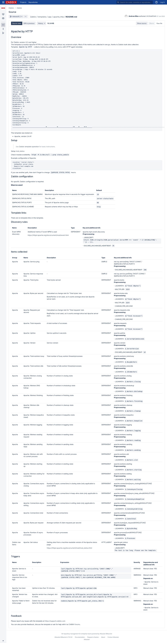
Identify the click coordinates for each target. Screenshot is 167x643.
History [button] (40, 23)
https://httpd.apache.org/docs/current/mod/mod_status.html (69, 548)
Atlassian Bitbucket (106, 634)
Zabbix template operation (29, 147)
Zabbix (11, 8)
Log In (162, 2)
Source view (16, 23)
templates (42, 17)
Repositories (33, 2)
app (49, 17)
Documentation (80, 637)
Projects (23, 2)
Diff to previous (29, 23)
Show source (141, 23)
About (103, 637)
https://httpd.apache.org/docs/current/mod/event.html (48, 235)
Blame (152, 23)
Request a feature (93, 637)
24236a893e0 (151, 16)
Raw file (159, 23)
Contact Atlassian (113, 637)
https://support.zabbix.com (55, 621)
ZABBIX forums (74, 624)
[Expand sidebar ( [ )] (3, 640)
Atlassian (87, 639)
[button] (3, 2)
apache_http (58, 17)
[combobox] (134, 2)
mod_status (58, 47)
